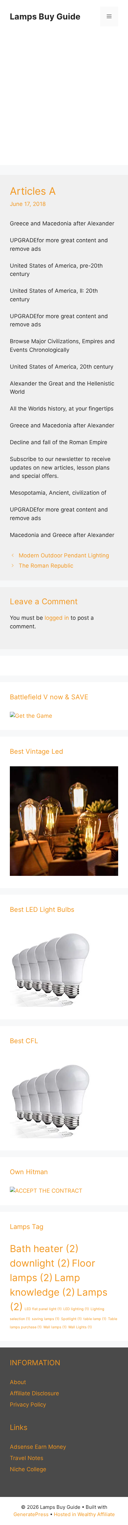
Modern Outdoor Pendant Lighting (64, 555)
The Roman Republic (46, 565)
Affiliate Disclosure (34, 1393)
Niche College (28, 1469)
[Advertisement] (64, 100)
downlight (40, 1263)
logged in (57, 617)
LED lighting (76, 1309)
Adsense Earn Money (38, 1446)
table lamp (94, 1319)
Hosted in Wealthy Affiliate (84, 1514)
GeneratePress (31, 1514)
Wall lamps (55, 1327)
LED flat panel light (43, 1309)
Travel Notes (26, 1458)
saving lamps (45, 1319)
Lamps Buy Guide (45, 16)
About (18, 1382)
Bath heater (44, 1248)
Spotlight (71, 1319)
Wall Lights (80, 1327)
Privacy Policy (28, 1404)
